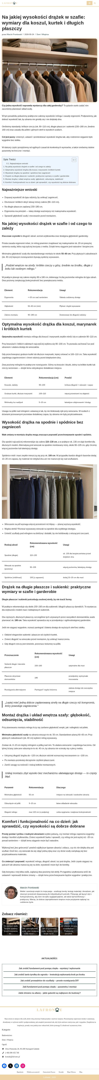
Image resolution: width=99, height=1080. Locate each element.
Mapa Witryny (71, 1072)
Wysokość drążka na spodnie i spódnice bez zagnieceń (27, 173)
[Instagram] (22, 1066)
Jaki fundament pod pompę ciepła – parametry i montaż (50, 987)
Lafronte (46, 1077)
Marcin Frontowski (14, 34)
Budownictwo (7, 1035)
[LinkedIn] (16, 1066)
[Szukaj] (95, 3)
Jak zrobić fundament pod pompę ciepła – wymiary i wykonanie (49, 968)
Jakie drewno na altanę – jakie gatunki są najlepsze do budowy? (49, 993)
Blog (80, 1072)
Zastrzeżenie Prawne (49, 1072)
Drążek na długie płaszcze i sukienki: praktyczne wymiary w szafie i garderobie (37, 176)
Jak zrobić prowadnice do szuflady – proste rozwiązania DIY (49, 981)
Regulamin (20, 1072)
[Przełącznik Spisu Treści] (73, 160)
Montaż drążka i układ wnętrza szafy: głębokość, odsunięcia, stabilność (34, 179)
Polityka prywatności (33, 1072)
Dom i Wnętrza (43, 34)
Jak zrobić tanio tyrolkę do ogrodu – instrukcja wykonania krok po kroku (49, 974)
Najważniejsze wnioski (19, 163)
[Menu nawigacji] (89, 3)
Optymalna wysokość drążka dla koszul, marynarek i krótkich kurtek (32, 170)
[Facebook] (4, 1066)
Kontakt (61, 1072)
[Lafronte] (9, 3)
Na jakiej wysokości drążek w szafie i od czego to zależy (28, 167)
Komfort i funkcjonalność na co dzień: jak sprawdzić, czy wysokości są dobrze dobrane (40, 182)
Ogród (4, 1044)
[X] (10, 1066)
